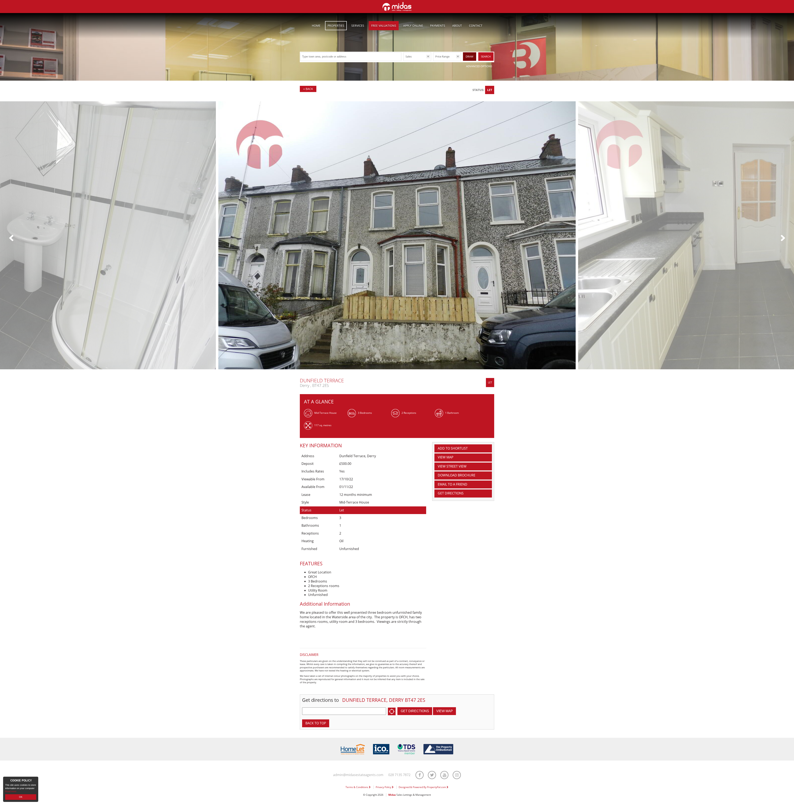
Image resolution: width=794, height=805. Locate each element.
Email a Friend (452, 484)
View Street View (452, 466)
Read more (10, 791)
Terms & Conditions (357, 787)
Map (445, 457)
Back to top (315, 723)
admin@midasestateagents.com (358, 775)
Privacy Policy (384, 787)
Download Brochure (456, 475)
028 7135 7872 (399, 775)
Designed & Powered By (423, 787)
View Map (444, 711)
